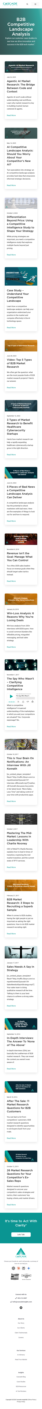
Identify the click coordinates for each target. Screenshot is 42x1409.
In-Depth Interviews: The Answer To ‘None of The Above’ (21, 1041)
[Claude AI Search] (18, 1268)
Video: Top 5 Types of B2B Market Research (19, 363)
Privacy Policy (21, 1401)
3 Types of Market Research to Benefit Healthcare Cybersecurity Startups (20, 427)
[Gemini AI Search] (28, 1268)
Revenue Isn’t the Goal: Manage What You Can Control (20, 557)
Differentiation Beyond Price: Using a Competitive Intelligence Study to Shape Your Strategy (20, 224)
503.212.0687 (22, 1298)
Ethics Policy (32, 1399)
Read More (11, 115)
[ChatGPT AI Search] (13, 1268)
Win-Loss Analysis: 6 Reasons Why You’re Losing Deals (20, 617)
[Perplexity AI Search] (23, 1268)
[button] (27, 4)
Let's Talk (21, 1235)
